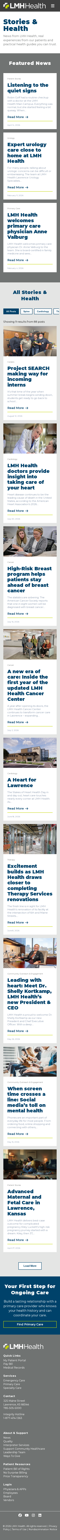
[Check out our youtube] (27, 1515)
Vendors (8, 1500)
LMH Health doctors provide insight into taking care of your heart (28, 477)
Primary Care (13, 208)
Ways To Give (11, 1456)
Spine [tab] (26, 311)
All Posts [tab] (11, 311)
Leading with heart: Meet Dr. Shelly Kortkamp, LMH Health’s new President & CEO (29, 994)
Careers (10, 362)
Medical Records (13, 1367)
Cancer (10, 562)
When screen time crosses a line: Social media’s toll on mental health (26, 1100)
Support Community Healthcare (24, 1448)
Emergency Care (14, 1380)
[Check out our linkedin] (40, 1515)
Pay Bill (8, 1363)
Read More (15, 117)
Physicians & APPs (14, 1489)
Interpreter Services (16, 1445)
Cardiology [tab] (43, 311)
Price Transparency (15, 1476)
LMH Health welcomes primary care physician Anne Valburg (27, 226)
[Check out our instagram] (33, 1515)
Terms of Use (19, 1529)
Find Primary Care (30, 1324)
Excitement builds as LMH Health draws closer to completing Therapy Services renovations (29, 882)
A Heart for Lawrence (21, 782)
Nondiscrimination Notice (43, 1529)
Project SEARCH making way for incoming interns (28, 376)
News (6, 1437)
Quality (8, 1441)
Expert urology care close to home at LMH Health (26, 153)
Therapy (11, 859)
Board (7, 1496)
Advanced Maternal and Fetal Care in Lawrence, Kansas (24, 1203)
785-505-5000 (12, 1408)
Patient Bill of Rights (16, 1468)
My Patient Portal (14, 1360)
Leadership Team (14, 1452)
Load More (30, 1266)
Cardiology (12, 459)
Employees (10, 1492)
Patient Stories (14, 78)
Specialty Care (12, 1387)
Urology (11, 138)
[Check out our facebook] (20, 1515)
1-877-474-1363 (12, 1418)
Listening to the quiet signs (27, 88)
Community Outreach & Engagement (25, 973)
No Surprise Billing (15, 1472)
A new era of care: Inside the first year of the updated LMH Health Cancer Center (27, 685)
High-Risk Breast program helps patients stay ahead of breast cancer (29, 580)
